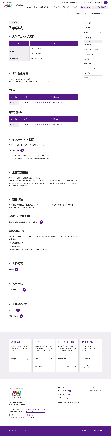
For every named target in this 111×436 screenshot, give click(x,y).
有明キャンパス (62, 397)
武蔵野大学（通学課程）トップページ (68, 402)
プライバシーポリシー (13, 430)
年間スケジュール (14, 316)
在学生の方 (87, 7)
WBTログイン (98, 2)
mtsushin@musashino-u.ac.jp (36, 409)
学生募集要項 (62, 359)
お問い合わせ (75, 2)
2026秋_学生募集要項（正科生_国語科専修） (47, 102)
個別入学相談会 (39, 366)
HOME (62, 13)
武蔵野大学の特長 (31, 7)
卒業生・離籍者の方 (101, 7)
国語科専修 (86, 13)
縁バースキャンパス (63, 390)
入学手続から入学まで (15, 289)
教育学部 (78, 13)
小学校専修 (88, 38)
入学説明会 (38, 359)
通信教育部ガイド (44, 7)
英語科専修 (88, 44)
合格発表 (11, 269)
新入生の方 (12, 310)
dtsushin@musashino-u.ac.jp (35, 412)
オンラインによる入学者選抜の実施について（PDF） (24, 222)
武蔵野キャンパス (63, 394)
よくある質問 (86, 359)
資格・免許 (66, 7)
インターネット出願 (87, 2)
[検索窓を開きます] (106, 2)
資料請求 (66, 2)
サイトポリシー (25, 430)
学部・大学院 (56, 7)
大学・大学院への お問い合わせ (87, 366)
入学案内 (74, 7)
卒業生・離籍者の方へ (95, 390)
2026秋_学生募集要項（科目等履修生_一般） (47, 124)
